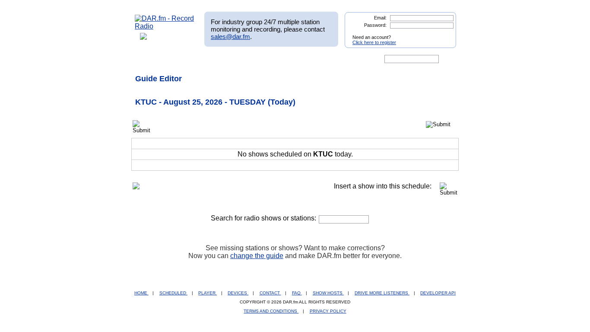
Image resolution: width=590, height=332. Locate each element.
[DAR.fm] (164, 26)
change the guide (256, 255)
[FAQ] (302, 59)
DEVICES (238, 292)
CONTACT (270, 292)
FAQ (297, 292)
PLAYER (207, 292)
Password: (375, 25)
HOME (141, 292)
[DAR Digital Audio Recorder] (149, 59)
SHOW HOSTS (328, 292)
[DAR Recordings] (192, 59)
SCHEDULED (173, 292)
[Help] (269, 59)
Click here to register (374, 42)
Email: (380, 17)
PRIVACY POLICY (328, 311)
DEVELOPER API (438, 292)
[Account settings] (336, 59)
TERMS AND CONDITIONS (271, 311)
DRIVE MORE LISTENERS (382, 292)
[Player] (233, 59)
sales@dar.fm (230, 36)
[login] (443, 34)
